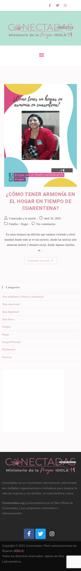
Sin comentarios (45, 224)
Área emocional (11, 304)
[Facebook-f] (50, 5)
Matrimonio (9, 349)
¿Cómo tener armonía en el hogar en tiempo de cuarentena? (40, 201)
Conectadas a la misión (22, 218)
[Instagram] (65, 5)
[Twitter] (57, 5)
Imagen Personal (11, 341)
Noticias (6, 357)
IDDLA (19, 551)
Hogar (24, 224)
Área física (8, 319)
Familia (13, 224)
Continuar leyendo (42, 259)
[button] (42, 55)
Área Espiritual (10, 311)
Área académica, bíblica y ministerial (23, 296)
